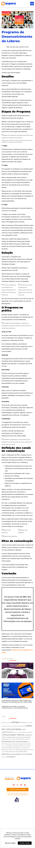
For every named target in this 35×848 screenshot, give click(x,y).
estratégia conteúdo (24, 739)
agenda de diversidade (6, 722)
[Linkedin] (21, 785)
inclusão (15, 743)
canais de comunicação (18, 726)
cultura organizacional (8, 737)
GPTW (3, 743)
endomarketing (26, 737)
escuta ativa (12, 739)
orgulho (20, 747)
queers (3, 751)
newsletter (16, 747)
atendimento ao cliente (26, 722)
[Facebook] (14, 785)
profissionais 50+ (11, 749)
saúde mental (23, 751)
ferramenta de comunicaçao (15, 741)
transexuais (4, 756)
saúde (6, 751)
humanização (9, 743)
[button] (32, 3)
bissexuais (10, 726)
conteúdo (28, 735)
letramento (19, 745)
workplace (11, 757)
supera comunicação (23, 754)
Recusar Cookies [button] (10, 843)
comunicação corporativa (25, 732)
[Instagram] (17, 785)
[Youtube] (25, 785)
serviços (5, 754)
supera (12, 754)
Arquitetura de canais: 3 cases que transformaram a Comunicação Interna (15, 707)
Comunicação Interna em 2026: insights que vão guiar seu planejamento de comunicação (17, 701)
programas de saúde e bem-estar (24, 749)
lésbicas (29, 745)
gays (29, 741)
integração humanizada (24, 743)
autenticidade (4, 726)
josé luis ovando (11, 745)
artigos (16, 722)
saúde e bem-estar (13, 751)
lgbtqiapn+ (24, 745)
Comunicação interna (13, 735)
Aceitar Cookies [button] (25, 843)
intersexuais (4, 745)
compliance (15, 732)
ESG (17, 739)
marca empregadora (7, 747)
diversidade (18, 737)
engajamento (5, 739)
